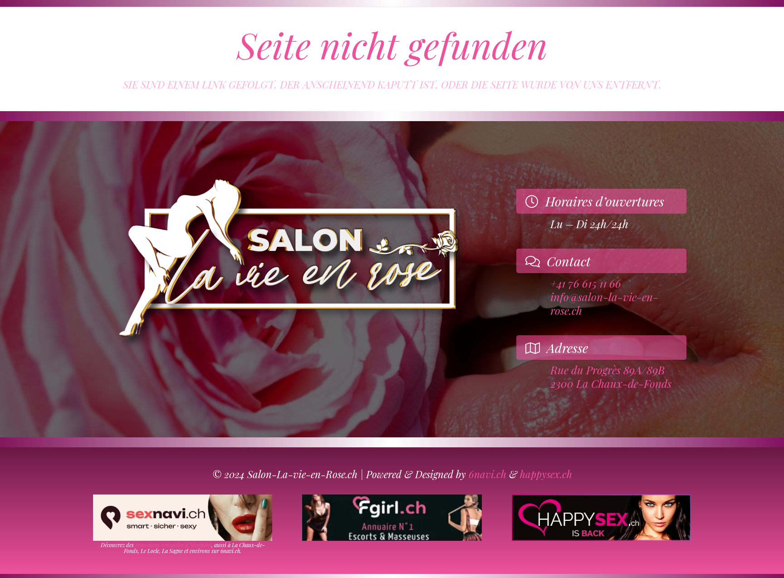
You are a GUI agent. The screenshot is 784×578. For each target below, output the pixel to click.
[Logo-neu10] (287, 260)
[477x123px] (601, 518)
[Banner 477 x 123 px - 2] (182, 518)
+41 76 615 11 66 (585, 283)
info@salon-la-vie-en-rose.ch (604, 303)
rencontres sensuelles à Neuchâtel (173, 545)
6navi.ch (487, 474)
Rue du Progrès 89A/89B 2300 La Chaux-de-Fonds (610, 376)
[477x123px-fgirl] (391, 518)
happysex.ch (546, 474)
